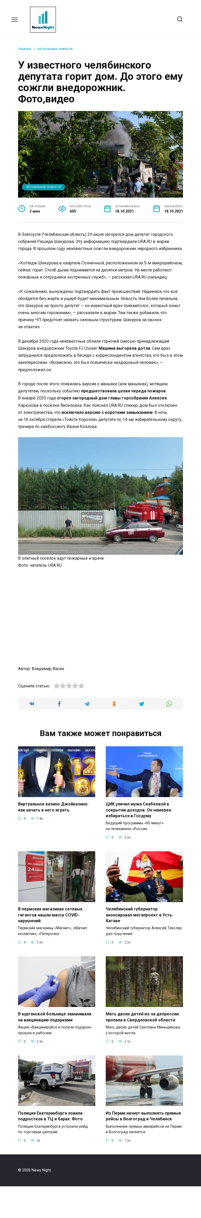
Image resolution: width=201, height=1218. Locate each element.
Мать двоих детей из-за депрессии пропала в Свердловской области (142, 1016)
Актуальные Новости (43, 187)
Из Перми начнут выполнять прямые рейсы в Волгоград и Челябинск (143, 1115)
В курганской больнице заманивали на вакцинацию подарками (54, 1016)
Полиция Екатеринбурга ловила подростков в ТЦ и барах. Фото (50, 1115)
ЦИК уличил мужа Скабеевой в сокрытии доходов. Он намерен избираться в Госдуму (138, 810)
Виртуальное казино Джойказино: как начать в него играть (53, 807)
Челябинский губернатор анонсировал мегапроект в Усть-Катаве (140, 914)
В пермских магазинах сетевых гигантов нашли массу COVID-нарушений (50, 914)
